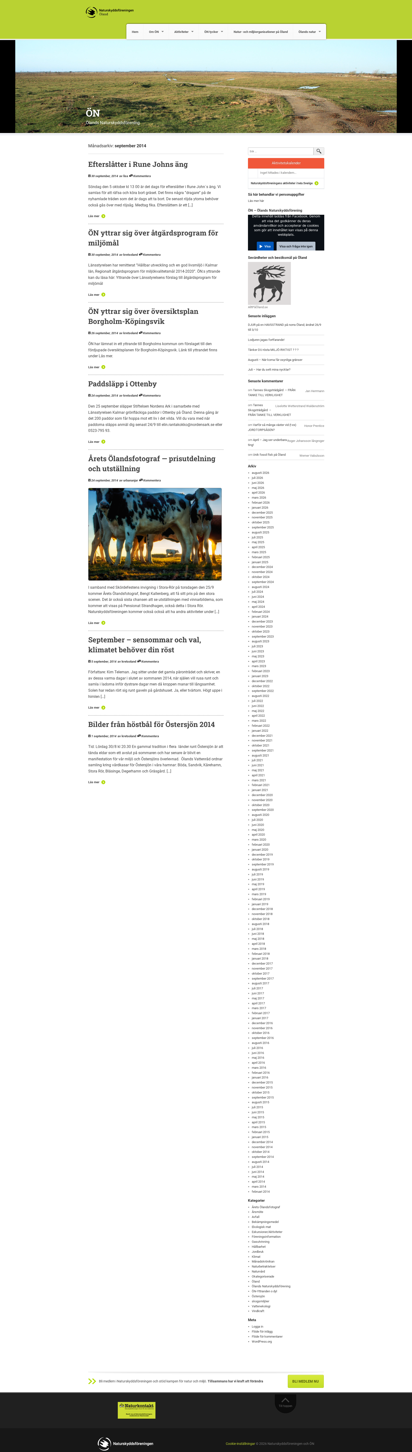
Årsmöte (257, 1212)
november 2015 (262, 1087)
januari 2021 (260, 790)
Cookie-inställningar (240, 1444)
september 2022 (263, 691)
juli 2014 (257, 1167)
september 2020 (263, 810)
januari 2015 (260, 1137)
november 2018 (262, 914)
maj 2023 (258, 656)
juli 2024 (257, 591)
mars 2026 (259, 497)
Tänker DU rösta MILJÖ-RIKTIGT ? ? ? (273, 350)
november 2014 (262, 1147)
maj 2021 (258, 770)
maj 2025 (258, 542)
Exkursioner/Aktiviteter (267, 1232)
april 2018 (258, 944)
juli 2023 (257, 646)
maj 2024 (258, 601)
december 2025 (262, 512)
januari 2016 (260, 1077)
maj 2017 (258, 998)
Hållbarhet (259, 1246)
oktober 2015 (260, 1092)
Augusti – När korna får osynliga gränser (275, 360)
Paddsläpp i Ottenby (122, 383)
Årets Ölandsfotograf (266, 1207)
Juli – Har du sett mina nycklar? (269, 369)
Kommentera (142, 176)
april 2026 (258, 492)
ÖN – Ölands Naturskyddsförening (275, 210)
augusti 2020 (260, 815)
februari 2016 (261, 1072)
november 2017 (262, 968)
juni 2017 (258, 993)
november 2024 (262, 572)
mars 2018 (259, 949)
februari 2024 (261, 612)
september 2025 (263, 527)
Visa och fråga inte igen (296, 246)
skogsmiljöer (260, 1301)
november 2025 (262, 517)
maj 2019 (258, 884)
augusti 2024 (260, 587)
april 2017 (258, 1003)
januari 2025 (260, 562)
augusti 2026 (260, 473)
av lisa (123, 176)
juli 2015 (257, 1107)
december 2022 (262, 681)
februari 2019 (261, 899)
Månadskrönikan (263, 1261)
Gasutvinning (260, 1241)
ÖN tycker (211, 32)
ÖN (93, 113)
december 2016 (262, 1023)
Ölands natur (307, 32)
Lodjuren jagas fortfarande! (266, 340)
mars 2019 (259, 894)
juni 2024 (258, 596)
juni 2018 (258, 934)
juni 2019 (258, 879)
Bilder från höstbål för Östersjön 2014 (151, 724)
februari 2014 (261, 1191)
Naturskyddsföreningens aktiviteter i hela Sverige (282, 183)
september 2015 (263, 1097)
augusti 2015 (260, 1102)
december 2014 (262, 1142)
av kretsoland (128, 254)
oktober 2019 (260, 859)
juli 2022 (257, 701)
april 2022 (258, 715)
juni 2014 (258, 1172)
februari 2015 (261, 1132)
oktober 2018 (260, 919)
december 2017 (262, 963)
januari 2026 (260, 507)
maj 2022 (258, 711)
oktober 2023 (260, 631)
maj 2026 (258, 488)
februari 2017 (261, 1013)
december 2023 (262, 621)
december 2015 (262, 1082)
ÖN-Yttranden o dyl (264, 1291)
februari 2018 (261, 954)
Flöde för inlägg (262, 1331)
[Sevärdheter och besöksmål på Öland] (269, 283)
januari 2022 (260, 730)
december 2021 (262, 735)
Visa (267, 246)
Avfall (255, 1217)
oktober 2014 (260, 1152)
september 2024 (263, 582)
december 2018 (262, 909)
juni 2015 (258, 1112)
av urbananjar (128, 480)
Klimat (256, 1256)
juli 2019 (257, 874)
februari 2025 (261, 557)
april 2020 (258, 834)
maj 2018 (258, 939)
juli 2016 (257, 1048)
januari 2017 (260, 1018)
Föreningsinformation (266, 1236)
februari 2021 (261, 785)
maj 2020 (258, 830)
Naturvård (258, 1271)
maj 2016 (258, 1057)
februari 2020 (261, 844)
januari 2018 (260, 958)
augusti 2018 (260, 924)
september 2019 (263, 864)
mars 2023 (259, 666)
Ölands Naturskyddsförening (271, 1286)
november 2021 (262, 740)
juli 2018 (257, 929)
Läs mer (93, 216)
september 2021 (263, 750)
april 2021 (258, 775)
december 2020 (262, 795)
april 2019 (258, 889)
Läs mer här (256, 201)
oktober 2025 (260, 522)
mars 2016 (259, 1067)
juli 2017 (257, 988)
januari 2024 (260, 616)
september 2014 (263, 1157)
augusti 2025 (260, 532)
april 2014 (258, 1181)
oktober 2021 (260, 745)
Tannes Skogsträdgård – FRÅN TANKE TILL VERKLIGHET (269, 410)
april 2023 (258, 661)
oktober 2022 (260, 686)
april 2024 (258, 606)
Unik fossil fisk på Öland (269, 454)
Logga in (257, 1326)
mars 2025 (259, 552)
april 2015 (258, 1122)
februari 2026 (261, 502)
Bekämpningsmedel (265, 1222)
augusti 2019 (260, 869)
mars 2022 (259, 720)
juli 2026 (257, 478)
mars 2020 (259, 839)
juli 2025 (257, 537)
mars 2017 (259, 1008)
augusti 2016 (260, 1043)
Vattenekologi (261, 1306)
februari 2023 (261, 671)
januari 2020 (260, 849)
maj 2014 (258, 1176)
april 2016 (258, 1062)
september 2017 (263, 978)
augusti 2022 (260, 696)
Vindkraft (258, 1311)
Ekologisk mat (261, 1227)
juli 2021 (257, 760)
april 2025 (258, 547)
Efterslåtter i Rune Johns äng (138, 164)
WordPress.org (262, 1341)
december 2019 (262, 854)
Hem (135, 32)
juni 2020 (258, 825)
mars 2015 (259, 1127)
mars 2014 (259, 1186)
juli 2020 (257, 820)
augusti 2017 (260, 983)
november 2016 (262, 1028)
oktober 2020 (260, 805)
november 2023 (262, 626)
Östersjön (258, 1296)
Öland (256, 1281)
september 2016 (263, 1038)
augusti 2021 (260, 755)
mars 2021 (259, 780)
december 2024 (262, 567)
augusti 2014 (260, 1162)
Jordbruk (258, 1251)
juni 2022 (258, 706)
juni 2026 (258, 483)
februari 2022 (261, 725)
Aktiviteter (181, 32)
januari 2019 (260, 904)
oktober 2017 (260, 973)
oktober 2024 (260, 577)
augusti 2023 (260, 641)
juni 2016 (258, 1053)
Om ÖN (154, 32)
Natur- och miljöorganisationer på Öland (261, 32)
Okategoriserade (263, 1276)
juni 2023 (258, 651)
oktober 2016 (260, 1033)
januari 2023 (260, 676)
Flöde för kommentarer (267, 1336)
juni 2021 (258, 765)
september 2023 (263, 636)
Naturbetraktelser (263, 1266)
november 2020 (262, 800)
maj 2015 (258, 1117)
